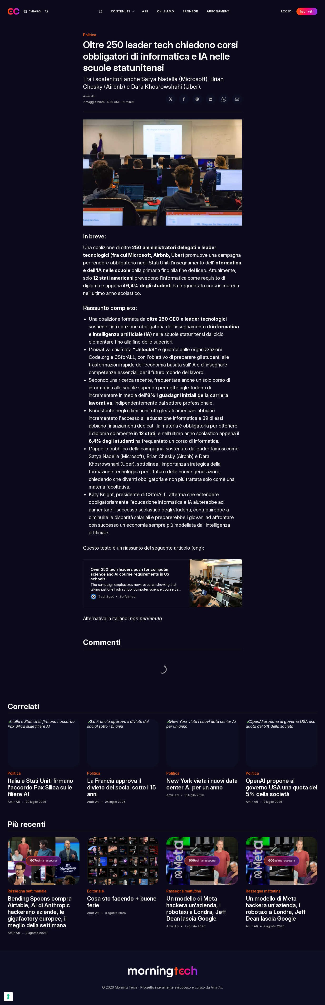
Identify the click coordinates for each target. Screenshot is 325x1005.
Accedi (286, 11)
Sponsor (190, 11)
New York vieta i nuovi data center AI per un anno (201, 784)
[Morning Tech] (14, 11)
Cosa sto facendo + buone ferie (122, 902)
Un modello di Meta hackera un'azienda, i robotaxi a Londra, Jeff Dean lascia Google (196, 908)
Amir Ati (89, 96)
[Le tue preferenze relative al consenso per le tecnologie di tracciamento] (8, 996)
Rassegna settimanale (27, 891)
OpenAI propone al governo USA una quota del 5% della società (281, 787)
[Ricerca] (47, 11)
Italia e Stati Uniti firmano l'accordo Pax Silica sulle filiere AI (40, 787)
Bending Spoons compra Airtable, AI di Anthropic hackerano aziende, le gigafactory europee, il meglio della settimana (40, 912)
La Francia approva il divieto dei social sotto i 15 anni (121, 787)
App (145, 11)
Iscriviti (307, 11)
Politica (89, 34)
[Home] (100, 11)
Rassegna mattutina (183, 891)
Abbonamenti (219, 11)
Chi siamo (165, 11)
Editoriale (95, 891)
